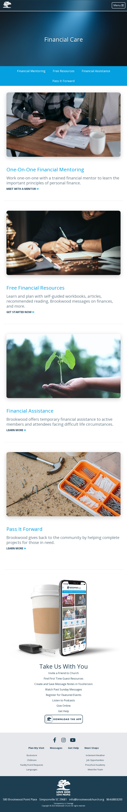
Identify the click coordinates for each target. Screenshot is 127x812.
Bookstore (32, 755)
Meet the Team (95, 769)
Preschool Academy (95, 764)
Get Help (73, 747)
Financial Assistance (96, 71)
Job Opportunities (95, 760)
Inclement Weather (95, 755)
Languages (31, 769)
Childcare (32, 760)
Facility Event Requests (31, 764)
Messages (56, 747)
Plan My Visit (36, 747)
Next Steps (92, 747)
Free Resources (63, 71)
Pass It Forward (63, 81)
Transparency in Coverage (63, 803)
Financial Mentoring (31, 71)
